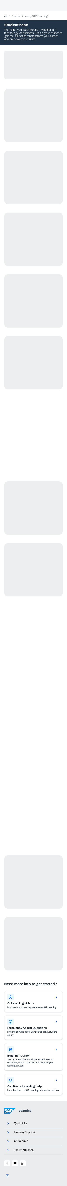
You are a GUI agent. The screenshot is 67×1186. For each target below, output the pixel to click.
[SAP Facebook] (7, 1163)
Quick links (20, 1123)
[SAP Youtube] (15, 1163)
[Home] (5, 16)
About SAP (21, 1141)
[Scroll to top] (7, 1176)
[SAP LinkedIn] (23, 1163)
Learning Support (24, 1132)
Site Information (24, 1150)
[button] (33, 1057)
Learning (25, 1110)
